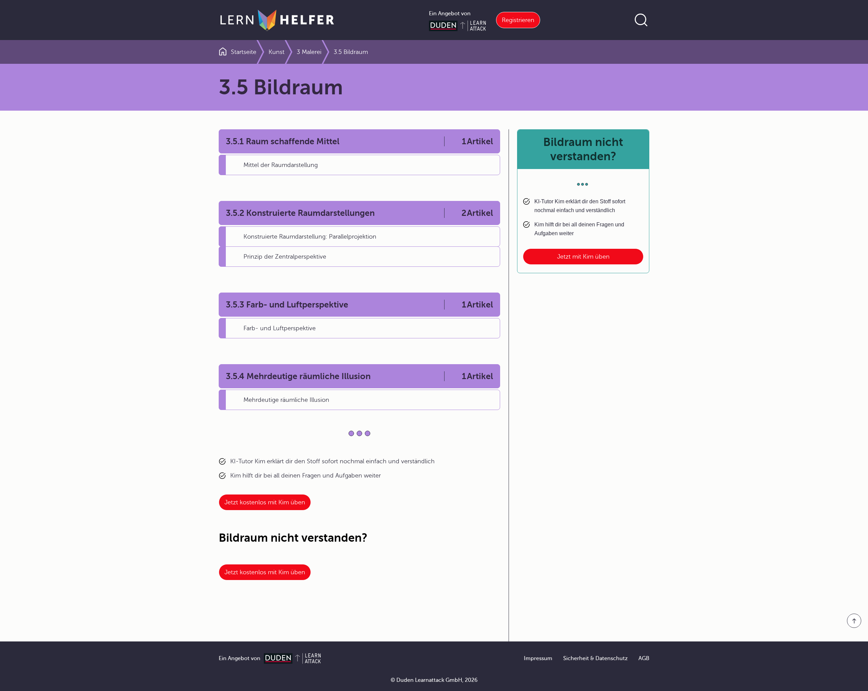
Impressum (538, 658)
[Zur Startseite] (277, 20)
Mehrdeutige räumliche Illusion (286, 399)
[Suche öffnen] (641, 20)
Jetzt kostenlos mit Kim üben (264, 502)
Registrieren (518, 20)
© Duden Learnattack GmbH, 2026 (434, 680)
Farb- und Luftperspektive (279, 328)
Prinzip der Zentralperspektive (284, 256)
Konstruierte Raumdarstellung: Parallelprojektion (309, 236)
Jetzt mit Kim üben (583, 256)
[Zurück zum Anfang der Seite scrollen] (854, 621)
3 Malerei (309, 52)
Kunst (276, 52)
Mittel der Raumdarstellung (280, 165)
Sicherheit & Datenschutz (595, 658)
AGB (643, 658)
